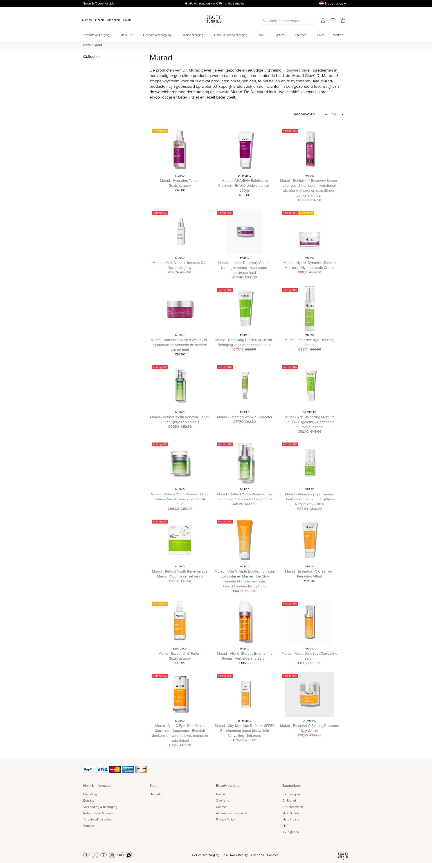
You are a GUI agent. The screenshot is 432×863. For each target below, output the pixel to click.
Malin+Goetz (290, 813)
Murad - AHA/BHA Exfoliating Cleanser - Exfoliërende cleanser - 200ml (244, 185)
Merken (221, 794)
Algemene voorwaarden (232, 813)
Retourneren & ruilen (98, 813)
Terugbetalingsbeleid (97, 819)
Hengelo (156, 794)
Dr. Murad (289, 800)
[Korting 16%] (310, 308)
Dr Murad (244, 176)
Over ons (222, 800)
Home (87, 45)
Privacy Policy (225, 819)
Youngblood (290, 832)
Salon (127, 20)
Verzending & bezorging (100, 807)
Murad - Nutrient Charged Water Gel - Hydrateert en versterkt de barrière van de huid (180, 345)
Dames (87, 20)
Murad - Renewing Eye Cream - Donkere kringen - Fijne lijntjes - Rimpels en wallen (309, 499)
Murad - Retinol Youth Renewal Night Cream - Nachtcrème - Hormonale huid (180, 499)
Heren (99, 20)
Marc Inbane (290, 819)
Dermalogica (291, 794)
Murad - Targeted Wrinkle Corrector (244, 417)
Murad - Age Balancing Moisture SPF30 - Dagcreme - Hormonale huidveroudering (309, 422)
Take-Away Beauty (235, 855)
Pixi (284, 825)
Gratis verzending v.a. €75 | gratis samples (215, 3)
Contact (88, 825)
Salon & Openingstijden (99, 3)
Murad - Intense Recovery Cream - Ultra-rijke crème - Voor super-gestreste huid (244, 267)
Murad (179, 176)
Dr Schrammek (292, 807)
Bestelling (90, 794)
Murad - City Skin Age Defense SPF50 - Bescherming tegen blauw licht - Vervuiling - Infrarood (244, 730)
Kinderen (113, 20)
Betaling (88, 800)
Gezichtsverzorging (205, 855)
